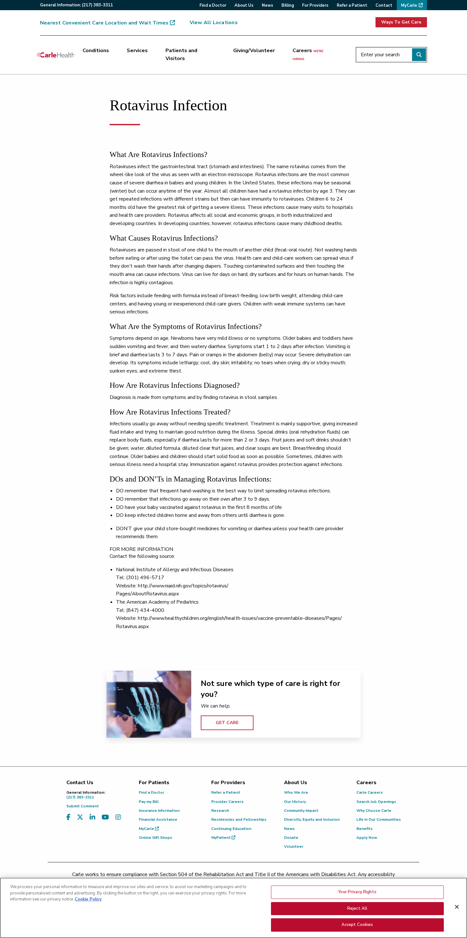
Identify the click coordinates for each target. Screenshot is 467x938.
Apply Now (366, 837)
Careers (308, 54)
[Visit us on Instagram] (118, 817)
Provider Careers (227, 801)
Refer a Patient (225, 792)
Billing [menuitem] (287, 5)
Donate (291, 837)
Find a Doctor (151, 792)
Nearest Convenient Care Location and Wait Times (104, 22)
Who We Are (296, 792)
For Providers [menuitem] (315, 5)
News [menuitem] (267, 5)
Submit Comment (82, 806)
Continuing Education (231, 828)
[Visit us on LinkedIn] (92, 817)
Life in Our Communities (378, 819)
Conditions (96, 50)
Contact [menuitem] (384, 5)
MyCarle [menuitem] (409, 5)
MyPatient (221, 837)
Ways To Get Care (401, 22)
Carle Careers (369, 792)
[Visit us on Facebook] (68, 817)
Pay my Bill (149, 801)
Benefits (364, 828)
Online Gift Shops (155, 837)
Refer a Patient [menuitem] (352, 5)
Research (220, 810)
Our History (295, 801)
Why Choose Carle (373, 810)
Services (137, 50)
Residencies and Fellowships (239, 819)
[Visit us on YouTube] (105, 817)
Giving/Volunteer (254, 50)
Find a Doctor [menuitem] (213, 5)
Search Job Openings (376, 801)
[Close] (457, 907)
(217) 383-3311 (85, 794)
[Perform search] (419, 54)
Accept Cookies (357, 925)
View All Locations (214, 22)
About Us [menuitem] (244, 5)
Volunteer (293, 846)
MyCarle (147, 828)
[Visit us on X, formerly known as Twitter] (80, 817)
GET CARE (227, 723)
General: (76, 5)
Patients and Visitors (181, 54)
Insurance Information (159, 810)
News (289, 828)
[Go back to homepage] (55, 55)
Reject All (357, 908)
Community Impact (301, 810)
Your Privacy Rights (357, 892)
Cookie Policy (88, 899)
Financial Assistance (158, 819)
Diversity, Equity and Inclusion (312, 819)
